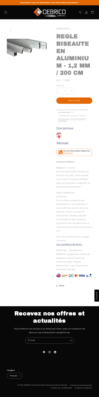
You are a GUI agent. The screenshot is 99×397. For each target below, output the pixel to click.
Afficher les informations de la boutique (72, 120)
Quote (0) (97, 296)
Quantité (60, 86)
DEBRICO (27, 385)
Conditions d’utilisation (83, 388)
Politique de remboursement (81, 385)
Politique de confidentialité (61, 388)
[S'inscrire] (71, 340)
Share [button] (61, 286)
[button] (6, 12)
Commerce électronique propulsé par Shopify (49, 385)
